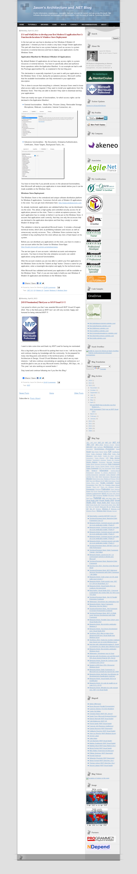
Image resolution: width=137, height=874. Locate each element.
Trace (91, 498)
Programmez (90, 489)
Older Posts (78, 393)
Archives (44, 24)
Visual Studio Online (106, 505)
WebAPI (97, 507)
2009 (90, 428)
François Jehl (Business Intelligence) (101, 726)
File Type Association (105, 468)
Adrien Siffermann (95, 704)
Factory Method (115, 466)
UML (103, 498)
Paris (96, 485)
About (103, 24)
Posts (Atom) (35, 398)
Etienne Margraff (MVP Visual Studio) (101, 718)
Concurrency (89, 458)
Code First (107, 454)
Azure (88, 452)
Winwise (109, 511)
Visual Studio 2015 (95, 505)
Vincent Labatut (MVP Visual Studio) (101, 765)
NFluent (97, 481)
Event (88, 466)
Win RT (92, 509)
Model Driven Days (98, 479)
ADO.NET (89, 447)
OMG (106, 481)
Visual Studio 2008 (92, 500)
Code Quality (98, 456)
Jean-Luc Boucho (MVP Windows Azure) (103, 733)
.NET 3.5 (108, 442)
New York (92, 481)
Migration (89, 479)
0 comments (51, 287)
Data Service (114, 458)
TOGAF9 (117, 495)
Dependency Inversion (99, 460)
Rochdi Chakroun (95, 755)
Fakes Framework (92, 468)
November (93, 388)
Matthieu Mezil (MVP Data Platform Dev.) (103, 746)
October (93, 390)
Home (21, 24)
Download (116, 462)
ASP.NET (117, 447)
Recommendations (89, 24)
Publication (105, 489)
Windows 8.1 (115, 509)
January (93, 418)
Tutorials (32, 24)
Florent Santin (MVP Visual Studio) (101, 723)
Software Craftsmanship (93, 493)
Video (114, 498)
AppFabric (100, 447)
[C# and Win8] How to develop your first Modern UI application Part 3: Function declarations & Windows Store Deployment (52, 35)
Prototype (98, 489)
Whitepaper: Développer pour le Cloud (102, 653)
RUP (92, 491)
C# (34, 290)
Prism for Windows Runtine (110, 487)
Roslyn (88, 491)
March (92, 414)
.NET (87, 442)
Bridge (97, 452)
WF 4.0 (108, 507)
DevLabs (109, 462)
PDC (100, 485)
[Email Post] (58, 287)
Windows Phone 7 (91, 511)
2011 (90, 423)
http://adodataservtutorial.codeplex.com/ (102, 323)
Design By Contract (113, 460)
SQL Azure (109, 493)
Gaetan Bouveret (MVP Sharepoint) (101, 728)
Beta (93, 452)
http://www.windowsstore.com (70, 203)
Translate (103, 369)
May (91, 400)
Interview (97, 472)
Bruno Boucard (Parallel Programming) (102, 706)
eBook (92, 464)
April (91, 402)
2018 (90, 380)
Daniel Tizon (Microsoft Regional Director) (103, 716)
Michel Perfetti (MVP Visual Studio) (101, 748)
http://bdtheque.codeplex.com (99, 328)
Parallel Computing (106, 483)
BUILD (101, 452)
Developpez (102, 462)
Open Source (111, 481)
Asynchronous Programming (104, 449)
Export (92, 466)
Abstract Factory (109, 444)
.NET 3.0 (101, 442)
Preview (88, 487)
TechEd (104, 495)
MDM (100, 477)
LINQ (118, 474)
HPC (87, 470)
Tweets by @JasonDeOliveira (96, 105)
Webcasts (103, 507)
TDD (94, 495)
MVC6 (118, 479)
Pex (103, 485)
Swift (90, 495)
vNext (114, 505)
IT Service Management (108, 472)
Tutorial (46, 290)
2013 (90, 385)
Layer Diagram (111, 474)
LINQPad (88, 477)
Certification (116, 452)
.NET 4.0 (116, 442)
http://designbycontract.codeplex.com (102, 336)
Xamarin (114, 511)
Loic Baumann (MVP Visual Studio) (101, 741)
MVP (28, 385)
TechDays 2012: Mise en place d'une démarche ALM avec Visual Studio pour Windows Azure (102, 635)
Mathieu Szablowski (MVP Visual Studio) (103, 743)
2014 (90, 383)
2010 (90, 426)
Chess (88, 454)
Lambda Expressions (92, 474)
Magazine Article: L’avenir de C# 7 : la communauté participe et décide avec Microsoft (102, 557)
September (93, 392)
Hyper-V (94, 470)
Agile (95, 447)
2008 (90, 431)
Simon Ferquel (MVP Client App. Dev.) (102, 760)
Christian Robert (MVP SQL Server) (101, 713)
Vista (118, 498)
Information (104, 471)
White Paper (116, 507)
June (92, 397)
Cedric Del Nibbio (95, 711)
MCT (93, 477)
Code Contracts (96, 454)
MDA (96, 477)
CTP (107, 458)
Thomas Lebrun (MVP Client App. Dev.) (102, 763)
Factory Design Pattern (102, 466)
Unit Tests (109, 498)
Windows (98, 509)
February (93, 416)
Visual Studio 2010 (106, 500)
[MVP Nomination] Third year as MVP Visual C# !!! (43, 302)
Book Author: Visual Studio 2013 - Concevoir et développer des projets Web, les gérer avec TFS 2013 (104, 592)
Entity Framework (114, 464)
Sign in (63, 24)
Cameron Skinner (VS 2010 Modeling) (102, 709)
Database (89, 460)
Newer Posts (24, 393)
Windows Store (62, 290)
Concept (117, 456)
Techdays (99, 495)
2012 (90, 421)
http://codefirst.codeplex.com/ (99, 331)
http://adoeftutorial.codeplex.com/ (100, 326)
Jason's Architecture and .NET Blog (62, 8)
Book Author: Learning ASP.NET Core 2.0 (103, 516)
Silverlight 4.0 (107, 491)
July (91, 395)
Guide (118, 468)
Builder (106, 452)
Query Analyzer (115, 489)
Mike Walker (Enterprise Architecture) (102, 750)
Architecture (108, 447)
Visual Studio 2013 (103, 502)
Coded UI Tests (108, 456)
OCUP (102, 481)
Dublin (88, 464)
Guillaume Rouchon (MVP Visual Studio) (102, 731)
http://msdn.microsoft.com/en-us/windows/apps (39, 247)
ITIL (118, 472)
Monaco (113, 479)
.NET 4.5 (30, 290)
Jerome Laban (94, 736)
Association (89, 449)
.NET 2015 (93, 442)
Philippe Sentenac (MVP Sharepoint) (101, 753)
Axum (118, 449)
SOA (118, 491)
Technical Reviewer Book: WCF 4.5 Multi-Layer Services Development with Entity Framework (103, 615)
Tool (87, 498)
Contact (74, 24)
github (113, 468)
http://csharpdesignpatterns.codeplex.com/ (103, 333)
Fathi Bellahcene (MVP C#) (98, 721)
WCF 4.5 (91, 507)
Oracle (118, 481)
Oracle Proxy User (92, 483)
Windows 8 (53, 290)
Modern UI (39, 290)
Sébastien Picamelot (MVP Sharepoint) (102, 758)
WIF (87, 509)
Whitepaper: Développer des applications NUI (104, 601)
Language (102, 474)
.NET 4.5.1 (99, 444)
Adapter (117, 444)
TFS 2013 (111, 495)
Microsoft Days (115, 477)
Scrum (96, 491)
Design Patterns (92, 462)
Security (100, 491)
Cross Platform (99, 458)
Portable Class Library (112, 485)
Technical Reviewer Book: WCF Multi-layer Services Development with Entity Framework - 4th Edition (104, 572)
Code (54, 24)
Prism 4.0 (96, 487)
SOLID (104, 493)
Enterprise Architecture (101, 464)
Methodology (106, 477)
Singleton (114, 491)
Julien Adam (93, 738)
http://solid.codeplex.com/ (98, 338)
